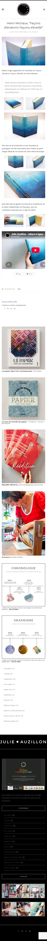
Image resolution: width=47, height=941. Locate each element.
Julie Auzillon (10, 289)
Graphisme (8, 679)
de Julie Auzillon (12, 557)
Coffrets (7, 674)
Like (19, 274)
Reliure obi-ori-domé (12, 716)
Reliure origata (9, 721)
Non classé (8, 684)
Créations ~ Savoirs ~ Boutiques (23, 422)
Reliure (6, 700)
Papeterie (8, 695)
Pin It (30, 274)
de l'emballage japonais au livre (22, 485)
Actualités (8, 668)
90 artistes (22, 371)
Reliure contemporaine (13, 711)
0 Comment (33, 32)
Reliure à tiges (9, 705)
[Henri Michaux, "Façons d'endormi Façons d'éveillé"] (23, 53)
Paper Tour (8, 689)
